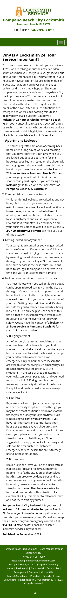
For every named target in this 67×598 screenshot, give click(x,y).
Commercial (37, 568)
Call (34, 593)
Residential (22, 568)
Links (57, 576)
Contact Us (47, 572)
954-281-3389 (41, 29)
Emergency (20, 572)
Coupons (33, 572)
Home (10, 568)
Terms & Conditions (17, 576)
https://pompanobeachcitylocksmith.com (33, 560)
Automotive (53, 568)
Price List (35, 576)
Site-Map (47, 576)
